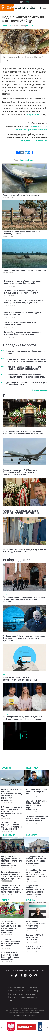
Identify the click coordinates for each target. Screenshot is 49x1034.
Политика (32, 768)
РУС (27, 2)
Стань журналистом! (16, 987)
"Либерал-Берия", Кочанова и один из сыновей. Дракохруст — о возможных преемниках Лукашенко (24, 638)
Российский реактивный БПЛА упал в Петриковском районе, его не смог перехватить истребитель (20, 472)
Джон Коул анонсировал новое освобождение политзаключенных (27, 383)
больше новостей (40, 390)
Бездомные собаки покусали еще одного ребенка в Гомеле (22, 313)
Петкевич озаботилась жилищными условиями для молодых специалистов (24, 550)
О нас (10, 1000)
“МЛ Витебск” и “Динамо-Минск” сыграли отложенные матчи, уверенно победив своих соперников (11, 927)
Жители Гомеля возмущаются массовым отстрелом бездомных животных (22, 333)
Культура (31, 835)
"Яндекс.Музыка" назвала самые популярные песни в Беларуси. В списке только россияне (35, 889)
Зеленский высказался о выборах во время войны (26, 352)
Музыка (31, 900)
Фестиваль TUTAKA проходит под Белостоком (34, 937)
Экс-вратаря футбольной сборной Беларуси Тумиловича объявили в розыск (11, 942)
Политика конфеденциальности (24, 1015)
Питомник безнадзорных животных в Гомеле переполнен (20, 323)
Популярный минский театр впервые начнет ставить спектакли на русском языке (36, 860)
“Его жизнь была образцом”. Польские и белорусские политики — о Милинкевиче (21, 512)
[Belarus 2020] (26, 1027)
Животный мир (26, 160)
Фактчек (35, 970)
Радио (10, 991)
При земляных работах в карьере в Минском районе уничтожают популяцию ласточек (24, 301)
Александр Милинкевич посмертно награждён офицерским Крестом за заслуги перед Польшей (24, 599)
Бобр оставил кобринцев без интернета (21, 195)
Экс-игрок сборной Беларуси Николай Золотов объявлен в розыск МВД (10, 956)
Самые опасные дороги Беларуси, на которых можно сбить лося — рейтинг (21, 292)
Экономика (8, 835)
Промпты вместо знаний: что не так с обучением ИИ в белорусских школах (20, 678)
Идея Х (27, 970)
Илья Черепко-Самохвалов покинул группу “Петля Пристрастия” (35, 925)
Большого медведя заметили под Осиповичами (24, 270)
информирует (34, 114)
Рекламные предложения (27, 997)
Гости (7, 970)
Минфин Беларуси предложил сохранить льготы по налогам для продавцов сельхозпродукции (11, 861)
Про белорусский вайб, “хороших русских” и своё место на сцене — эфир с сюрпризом (22, 718)
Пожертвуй (32, 987)
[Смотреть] (4, 594)
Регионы (19, 991)
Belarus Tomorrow (17, 970)
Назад (1, 1027)
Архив (27, 991)
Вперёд (47, 1027)
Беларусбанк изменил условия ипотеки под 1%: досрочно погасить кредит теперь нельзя (11, 875)
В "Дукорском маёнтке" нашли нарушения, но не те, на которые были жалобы (23, 282)
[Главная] (27, 7)
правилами (36, 1012)
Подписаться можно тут (34, 140)
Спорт (5, 900)
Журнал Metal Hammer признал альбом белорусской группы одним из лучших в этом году (36, 874)
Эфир (42, 970)
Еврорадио (6, 26)
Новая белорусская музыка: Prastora (34, 947)
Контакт (11, 997)
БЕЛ (21, 2)
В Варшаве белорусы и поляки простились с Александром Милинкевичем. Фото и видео (23, 432)
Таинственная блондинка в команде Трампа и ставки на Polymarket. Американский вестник (27, 360)
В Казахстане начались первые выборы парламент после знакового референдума (25, 376)
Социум (29, 26)
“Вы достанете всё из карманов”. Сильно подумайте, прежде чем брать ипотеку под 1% (12, 888)
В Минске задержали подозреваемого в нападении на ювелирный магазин (24, 368)
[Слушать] (7, 714)
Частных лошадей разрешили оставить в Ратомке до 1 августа (21, 233)
